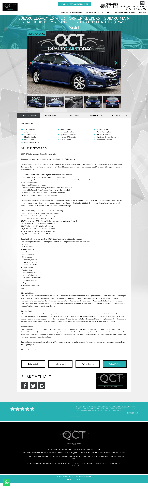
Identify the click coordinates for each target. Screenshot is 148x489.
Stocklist (37, 463)
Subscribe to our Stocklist (75, 4)
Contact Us (141, 12)
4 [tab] (76, 416)
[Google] (41, 385)
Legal (79, 480)
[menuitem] (62, 12)
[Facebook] (24, 385)
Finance (97, 12)
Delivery (89, 12)
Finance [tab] (51, 115)
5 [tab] (78, 416)
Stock (68, 12)
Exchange (87, 364)
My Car (114, 364)
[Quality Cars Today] (10, 7)
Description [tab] (29, 115)
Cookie (70, 480)
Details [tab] (119, 115)
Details (33, 364)
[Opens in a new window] (6, 482)
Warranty (119, 12)
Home (63, 12)
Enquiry (60, 364)
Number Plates (130, 12)
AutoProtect (101, 463)
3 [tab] (74, 416)
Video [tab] (73, 115)
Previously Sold (78, 12)
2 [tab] (71, 416)
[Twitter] (33, 385)
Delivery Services (64, 463)
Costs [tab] (96, 115)
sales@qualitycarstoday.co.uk (133, 6)
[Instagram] (142, 3)
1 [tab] (69, 416)
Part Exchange (107, 12)
